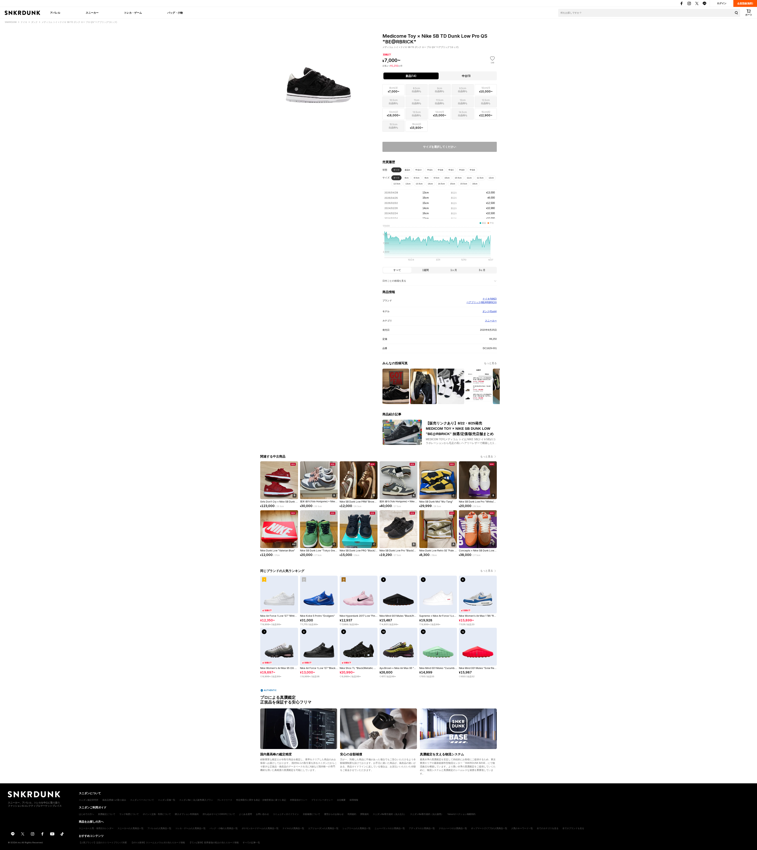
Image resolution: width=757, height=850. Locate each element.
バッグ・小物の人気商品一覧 (224, 828)
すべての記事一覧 (251, 842)
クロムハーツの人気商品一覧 (453, 828)
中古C (451, 170)
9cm (426, 178)
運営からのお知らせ (334, 814)
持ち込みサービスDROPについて (219, 814)
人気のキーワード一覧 (522, 828)
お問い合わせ (262, 814)
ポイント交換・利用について (157, 814)
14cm (430, 184)
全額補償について (311, 814)
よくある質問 (245, 814)
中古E (472, 170)
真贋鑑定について (106, 814)
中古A (430, 170)
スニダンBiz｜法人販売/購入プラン (196, 800)
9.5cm (436, 178)
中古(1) (466, 76)
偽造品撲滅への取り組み (114, 800)
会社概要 (341, 800)
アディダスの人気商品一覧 (422, 828)
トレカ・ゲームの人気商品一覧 (190, 828)
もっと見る (490, 363)
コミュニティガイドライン (286, 814)
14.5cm (441, 184)
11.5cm (480, 178)
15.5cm (463, 184)
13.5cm (419, 184)
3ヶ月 (482, 270)
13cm (408, 184)
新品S (407, 170)
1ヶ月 (453, 270)
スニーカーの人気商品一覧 (130, 828)
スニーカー (92, 12)
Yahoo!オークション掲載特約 (461, 814)
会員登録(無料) (745, 3)
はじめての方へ (86, 814)
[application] (439, 244)
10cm (447, 178)
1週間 (425, 270)
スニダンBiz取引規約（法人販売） (426, 814)
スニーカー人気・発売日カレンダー (96, 828)
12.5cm (396, 184)
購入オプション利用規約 (187, 814)
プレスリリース (224, 800)
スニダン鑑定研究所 (88, 800)
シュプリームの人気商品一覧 (356, 828)
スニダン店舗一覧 (166, 800)
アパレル (55, 12)
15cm (452, 184)
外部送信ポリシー (298, 800)
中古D (461, 170)
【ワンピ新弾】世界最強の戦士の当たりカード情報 (214, 842)
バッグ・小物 (175, 12)
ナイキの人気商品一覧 (293, 828)
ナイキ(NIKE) (490, 298)
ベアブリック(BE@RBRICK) (481, 302)
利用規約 (352, 814)
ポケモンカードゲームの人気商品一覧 (260, 828)
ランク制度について (129, 814)
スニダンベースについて (142, 800)
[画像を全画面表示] (317, 67)
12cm (491, 178)
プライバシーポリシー (322, 800)
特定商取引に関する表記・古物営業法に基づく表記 (261, 800)
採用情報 (354, 800)
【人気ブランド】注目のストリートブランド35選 (103, 842)
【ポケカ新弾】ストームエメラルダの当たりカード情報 (158, 842)
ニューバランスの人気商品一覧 (390, 828)
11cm (469, 178)
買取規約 (364, 814)
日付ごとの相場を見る (394, 280)
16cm (474, 184)
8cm (406, 178)
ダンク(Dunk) (489, 311)
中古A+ (418, 170)
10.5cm (458, 178)
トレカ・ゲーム (133, 12)
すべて (396, 170)
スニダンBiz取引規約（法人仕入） (389, 814)
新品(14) (411, 76)
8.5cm (416, 178)
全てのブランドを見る (573, 828)
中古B (440, 170)
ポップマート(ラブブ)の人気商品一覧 (489, 828)
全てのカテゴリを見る (547, 828)
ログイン (721, 3)
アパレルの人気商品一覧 (159, 828)
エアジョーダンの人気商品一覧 (323, 828)
